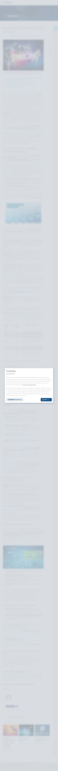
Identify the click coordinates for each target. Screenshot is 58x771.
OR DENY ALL (15, 399)
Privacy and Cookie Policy (29, 385)
